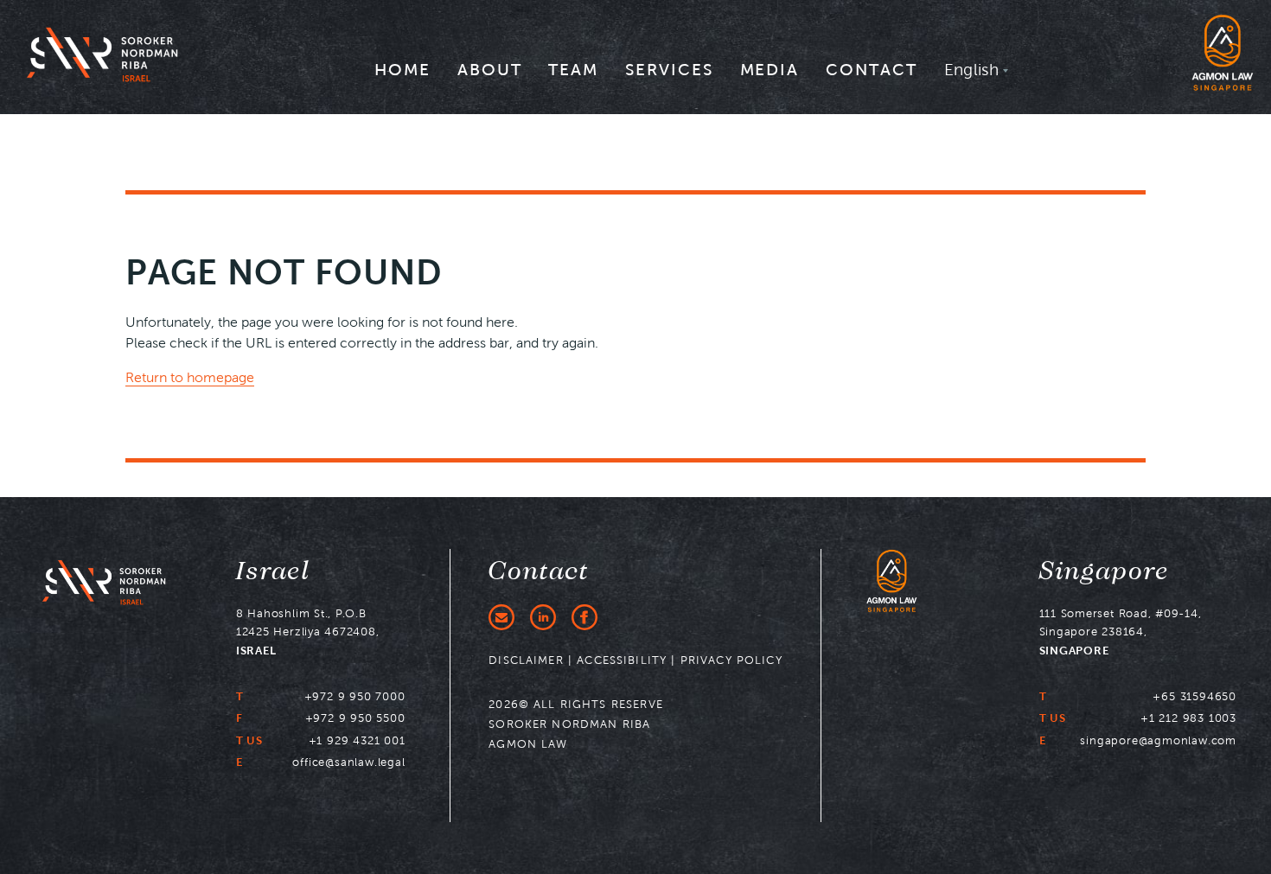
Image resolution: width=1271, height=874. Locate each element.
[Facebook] (584, 617)
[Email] (501, 617)
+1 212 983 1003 (1188, 717)
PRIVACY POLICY (731, 660)
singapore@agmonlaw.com (1158, 740)
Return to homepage (189, 377)
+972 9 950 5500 (355, 717)
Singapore (1104, 571)
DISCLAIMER (526, 660)
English (972, 69)
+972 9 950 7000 (355, 696)
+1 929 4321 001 (357, 740)
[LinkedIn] (543, 617)
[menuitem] (402, 75)
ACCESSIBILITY (622, 660)
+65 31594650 (1194, 696)
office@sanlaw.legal (348, 762)
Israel (273, 571)
